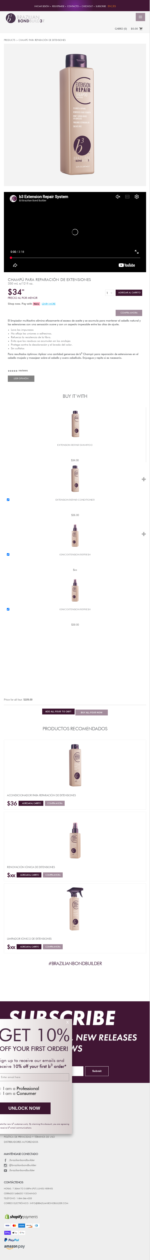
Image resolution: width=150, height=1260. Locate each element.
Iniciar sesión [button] (41, 6)
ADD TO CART (58, 711)
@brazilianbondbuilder (22, 1165)
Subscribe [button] (101, 6)
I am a (86, 1089)
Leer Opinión (21, 378)
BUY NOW (91, 712)
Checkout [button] (87, 6)
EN (109, 6)
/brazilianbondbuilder (22, 1160)
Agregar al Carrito (129, 293)
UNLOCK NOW (89, 1108)
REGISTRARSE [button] (58, 6)
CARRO (121, 29)
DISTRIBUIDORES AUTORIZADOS (21, 1142)
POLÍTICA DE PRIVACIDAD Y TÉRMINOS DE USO (29, 1137)
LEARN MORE (48, 304)
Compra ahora (129, 313)
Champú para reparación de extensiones (49, 280)
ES (114, 6)
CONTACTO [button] (73, 6)
